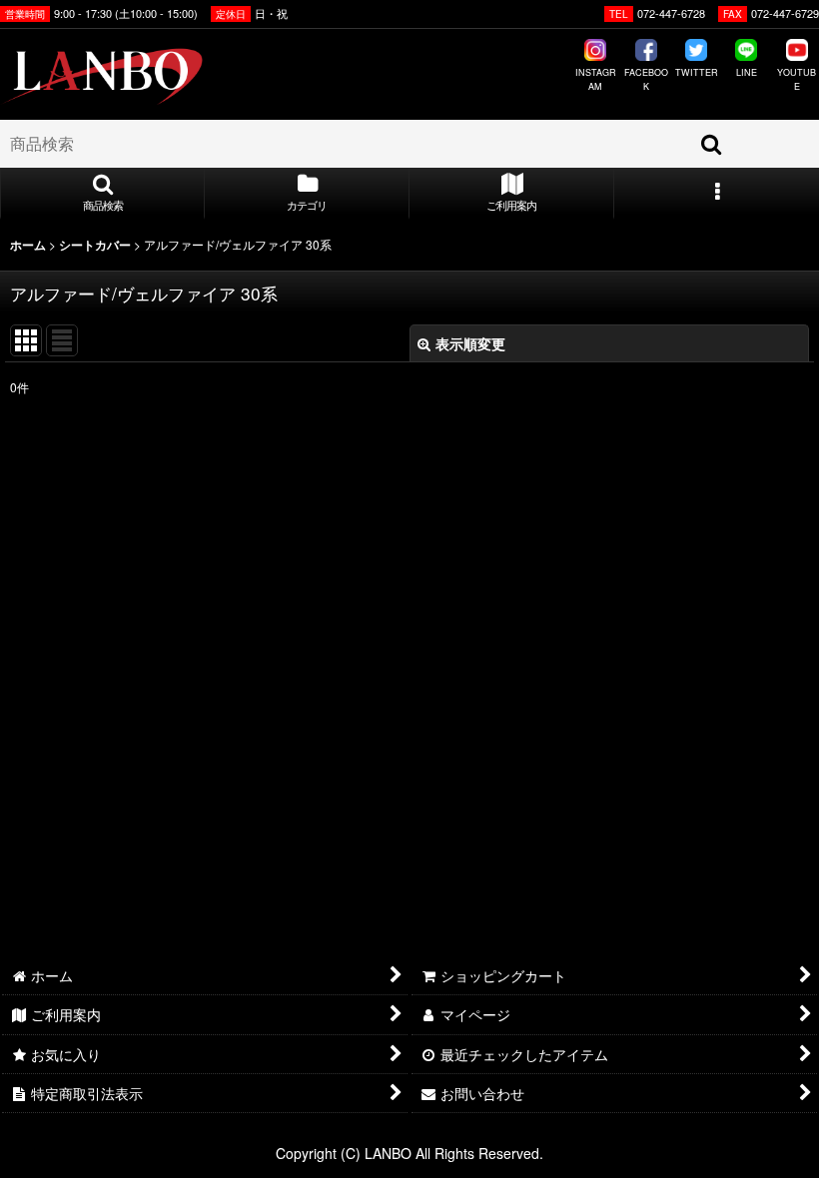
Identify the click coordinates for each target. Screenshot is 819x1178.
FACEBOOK (645, 79)
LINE (746, 72)
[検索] (712, 144)
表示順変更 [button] (470, 343)
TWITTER (696, 72)
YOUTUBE (796, 79)
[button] (102, 194)
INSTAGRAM (595, 79)
